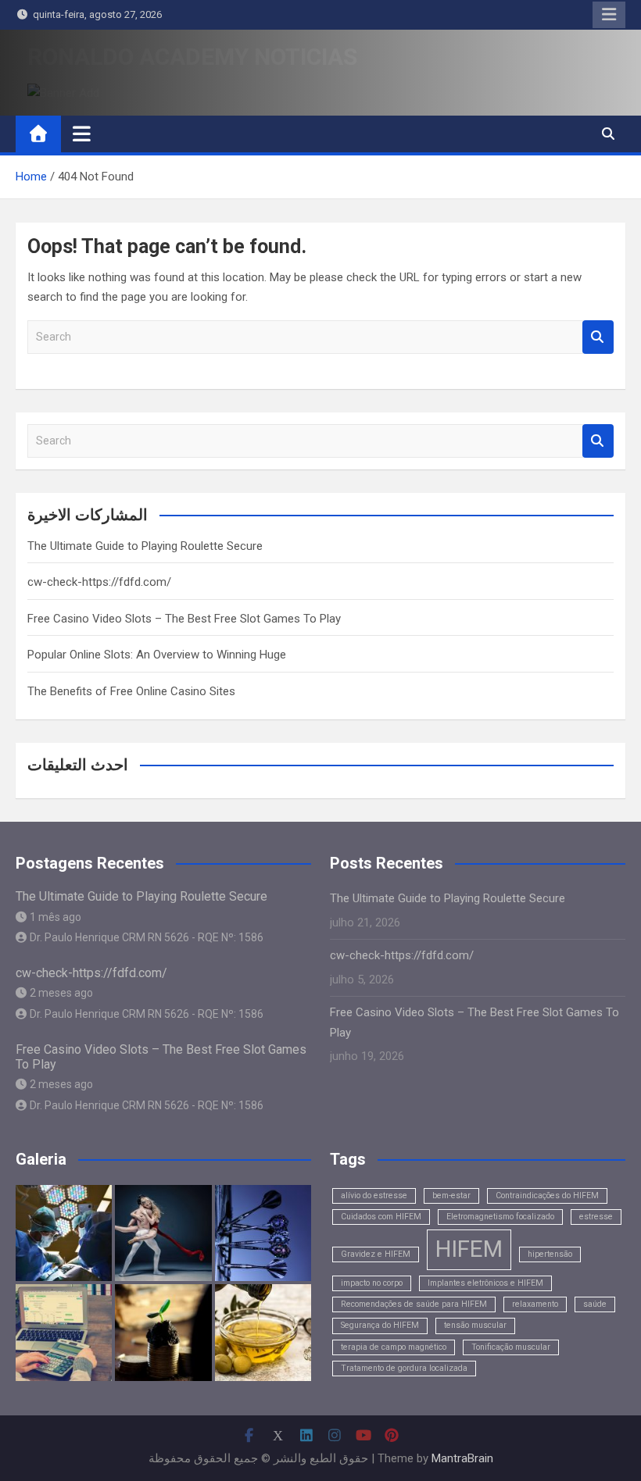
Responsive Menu (609, 15)
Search (598, 337)
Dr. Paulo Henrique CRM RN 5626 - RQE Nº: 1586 (146, 937)
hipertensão (550, 1254)
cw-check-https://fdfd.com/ (99, 582)
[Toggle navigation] (81, 134)
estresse (596, 1217)
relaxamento (535, 1304)
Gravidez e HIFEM (375, 1254)
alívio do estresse (374, 1195)
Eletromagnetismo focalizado (500, 1217)
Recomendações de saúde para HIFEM (414, 1304)
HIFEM (469, 1249)
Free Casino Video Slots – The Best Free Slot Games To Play (184, 619)
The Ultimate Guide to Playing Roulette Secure (145, 546)
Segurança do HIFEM (380, 1325)
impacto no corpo (372, 1283)
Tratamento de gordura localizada (404, 1368)
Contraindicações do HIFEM (547, 1195)
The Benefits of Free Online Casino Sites (131, 691)
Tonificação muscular (510, 1347)
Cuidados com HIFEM (381, 1217)
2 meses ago (61, 993)
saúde (595, 1304)
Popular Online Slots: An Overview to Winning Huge (156, 655)
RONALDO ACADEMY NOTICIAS (192, 56)
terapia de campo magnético (393, 1347)
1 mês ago (55, 917)
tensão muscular (475, 1325)
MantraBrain (462, 1458)
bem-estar (451, 1195)
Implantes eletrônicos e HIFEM (485, 1283)
